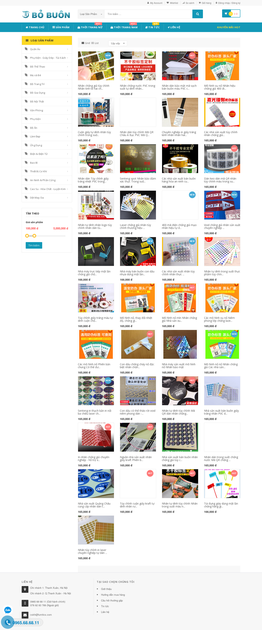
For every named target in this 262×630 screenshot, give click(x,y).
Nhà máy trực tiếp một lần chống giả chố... (94, 273)
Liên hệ (175, 27)
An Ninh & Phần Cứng (42, 180)
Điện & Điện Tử (39, 154)
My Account (156, 2)
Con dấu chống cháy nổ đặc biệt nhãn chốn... (137, 365)
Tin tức (154, 26)
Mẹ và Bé (35, 75)
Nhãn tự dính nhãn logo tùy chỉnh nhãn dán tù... (95, 226)
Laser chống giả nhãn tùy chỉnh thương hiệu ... (135, 226)
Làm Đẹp (35, 136)
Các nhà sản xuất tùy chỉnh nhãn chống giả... (220, 133)
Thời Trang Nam (125, 26)
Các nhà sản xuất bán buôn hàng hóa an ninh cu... (179, 180)
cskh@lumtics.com (41, 614)
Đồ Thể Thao (37, 66)
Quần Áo (35, 49)
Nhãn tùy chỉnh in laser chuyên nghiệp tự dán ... (92, 551)
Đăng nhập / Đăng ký (229, 2)
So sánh (190, 2)
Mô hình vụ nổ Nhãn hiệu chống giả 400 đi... (219, 87)
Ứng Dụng (36, 145)
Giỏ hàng (206, 2)
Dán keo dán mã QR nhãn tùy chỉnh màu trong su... (220, 180)
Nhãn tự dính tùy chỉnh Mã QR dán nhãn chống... (178, 412)
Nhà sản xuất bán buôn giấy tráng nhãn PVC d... (221, 412)
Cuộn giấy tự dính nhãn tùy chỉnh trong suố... (94, 133)
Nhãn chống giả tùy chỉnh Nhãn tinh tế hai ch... (93, 87)
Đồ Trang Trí (37, 84)
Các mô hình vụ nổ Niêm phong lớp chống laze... (219, 319)
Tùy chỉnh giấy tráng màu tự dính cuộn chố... (95, 319)
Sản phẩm (62, 27)
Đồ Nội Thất (37, 101)
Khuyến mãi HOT (228, 27)
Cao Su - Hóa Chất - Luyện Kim (48, 189)
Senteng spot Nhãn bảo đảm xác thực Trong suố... (138, 180)
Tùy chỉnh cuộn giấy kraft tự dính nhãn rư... (137, 505)
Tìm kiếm (34, 245)
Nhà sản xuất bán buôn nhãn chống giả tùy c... (180, 458)
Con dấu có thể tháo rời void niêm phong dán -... (137, 412)
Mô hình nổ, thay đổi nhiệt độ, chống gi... (136, 319)
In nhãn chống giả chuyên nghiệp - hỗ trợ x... (93, 458)
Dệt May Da (37, 197)
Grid (87, 43)
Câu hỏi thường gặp (112, 600)
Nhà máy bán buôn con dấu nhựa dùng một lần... (137, 273)
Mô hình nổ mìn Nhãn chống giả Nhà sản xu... (179, 319)
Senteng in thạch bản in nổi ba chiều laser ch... (94, 412)
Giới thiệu (106, 589)
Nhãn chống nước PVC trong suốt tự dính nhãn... (137, 87)
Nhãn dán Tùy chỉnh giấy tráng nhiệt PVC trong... (93, 180)
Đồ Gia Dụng (37, 92)
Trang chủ (36, 27)
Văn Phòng (36, 110)
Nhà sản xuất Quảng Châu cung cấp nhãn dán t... (94, 505)
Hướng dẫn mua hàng (113, 594)
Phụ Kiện (35, 119)
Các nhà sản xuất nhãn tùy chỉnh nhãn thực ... (178, 273)
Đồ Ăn (33, 127)
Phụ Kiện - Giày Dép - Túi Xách (48, 57)
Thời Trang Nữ (91, 26)
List (97, 43)
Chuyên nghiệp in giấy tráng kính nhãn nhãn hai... (179, 133)
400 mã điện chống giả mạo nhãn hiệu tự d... (179, 226)
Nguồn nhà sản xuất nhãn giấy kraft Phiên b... (136, 458)
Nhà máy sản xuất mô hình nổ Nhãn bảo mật (178, 365)
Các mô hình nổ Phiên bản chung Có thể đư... (94, 365)
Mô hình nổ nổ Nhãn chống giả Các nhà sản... (221, 365)
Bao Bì (34, 162)
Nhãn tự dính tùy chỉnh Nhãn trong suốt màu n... (180, 505)
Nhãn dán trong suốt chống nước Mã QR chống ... (221, 458)
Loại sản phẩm (89, 14)
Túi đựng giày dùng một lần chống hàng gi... (221, 505)
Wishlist (174, 2)
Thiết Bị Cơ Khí (38, 171)
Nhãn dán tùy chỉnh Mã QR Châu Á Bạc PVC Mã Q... (136, 133)
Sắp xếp (116, 43)
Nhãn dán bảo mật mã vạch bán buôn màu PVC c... (179, 87)
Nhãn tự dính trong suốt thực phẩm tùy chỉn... (222, 273)
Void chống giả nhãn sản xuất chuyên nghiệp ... (222, 226)
